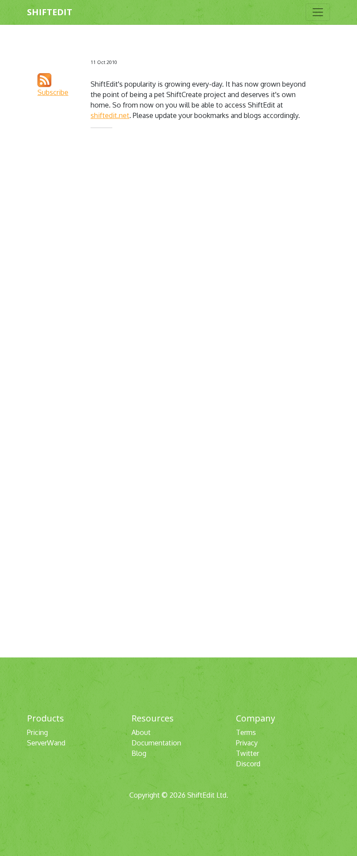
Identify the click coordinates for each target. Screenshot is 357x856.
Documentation (156, 742)
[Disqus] (203, 254)
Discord (248, 763)
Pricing (37, 732)
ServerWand (46, 742)
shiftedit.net (110, 115)
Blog (138, 753)
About (141, 732)
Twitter (247, 753)
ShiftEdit (49, 12)
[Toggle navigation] (318, 12)
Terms (246, 732)
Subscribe (52, 92)
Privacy (247, 742)
